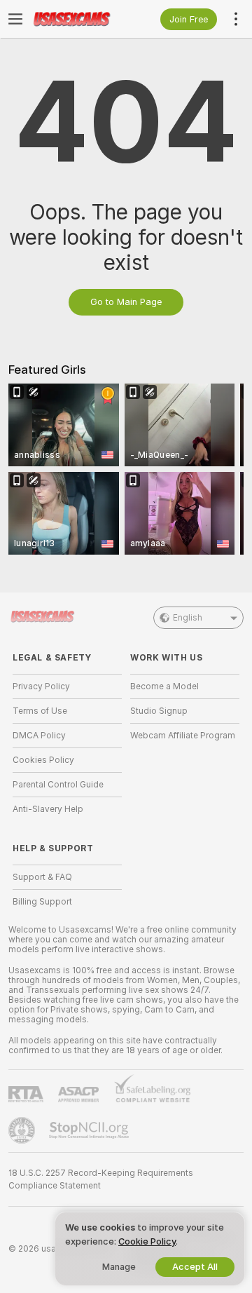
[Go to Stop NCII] (90, 1130)
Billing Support (42, 902)
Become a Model (164, 686)
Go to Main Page (126, 302)
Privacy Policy (41, 686)
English (187, 618)
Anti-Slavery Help (48, 809)
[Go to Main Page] (78, 19)
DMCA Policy (39, 735)
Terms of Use (40, 711)
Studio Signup (159, 711)
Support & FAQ (42, 877)
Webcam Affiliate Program (182, 735)
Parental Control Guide (58, 785)
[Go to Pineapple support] (23, 1130)
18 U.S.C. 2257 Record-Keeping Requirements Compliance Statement (100, 1179)
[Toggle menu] (15, 19)
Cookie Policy (147, 1241)
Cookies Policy (43, 760)
